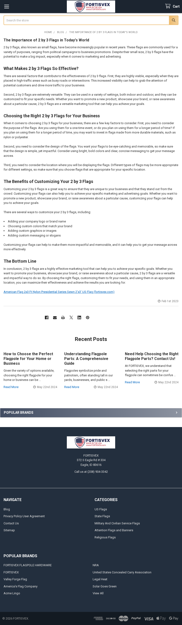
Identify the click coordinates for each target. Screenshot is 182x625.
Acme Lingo (12, 593)
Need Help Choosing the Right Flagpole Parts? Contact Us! (151, 356)
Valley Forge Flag (15, 579)
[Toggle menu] (6, 6)
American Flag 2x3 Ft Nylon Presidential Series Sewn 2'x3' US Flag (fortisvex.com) (59, 292)
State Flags (102, 516)
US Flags (101, 509)
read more (11, 387)
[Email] (54, 317)
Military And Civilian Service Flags (117, 523)
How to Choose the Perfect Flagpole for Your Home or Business (28, 359)
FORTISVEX (11, 572)
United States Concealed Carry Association (122, 572)
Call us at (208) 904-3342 (91, 471)
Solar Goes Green (105, 586)
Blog (7, 509)
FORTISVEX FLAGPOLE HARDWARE (28, 565)
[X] (71, 317)
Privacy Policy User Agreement (24, 516)
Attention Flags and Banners (114, 530)
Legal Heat (100, 579)
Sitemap (9, 530)
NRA (96, 565)
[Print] (62, 317)
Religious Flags (105, 537)
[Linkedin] (79, 317)
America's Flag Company (20, 586)
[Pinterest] (87, 317)
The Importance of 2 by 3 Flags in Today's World (46, 40)
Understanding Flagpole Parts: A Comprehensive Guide (86, 359)
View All (98, 593)
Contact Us (11, 523)
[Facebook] (46, 317)
